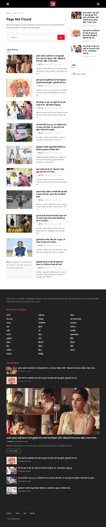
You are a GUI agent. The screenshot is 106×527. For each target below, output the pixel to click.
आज (7, 326)
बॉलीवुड (40, 353)
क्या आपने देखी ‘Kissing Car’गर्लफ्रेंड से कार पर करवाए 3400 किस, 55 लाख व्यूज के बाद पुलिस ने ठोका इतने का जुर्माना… (51, 127)
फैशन (40, 334)
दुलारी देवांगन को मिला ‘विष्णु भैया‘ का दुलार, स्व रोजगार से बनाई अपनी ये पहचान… (50, 240)
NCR (8, 315)
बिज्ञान (40, 346)
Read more (13, 451)
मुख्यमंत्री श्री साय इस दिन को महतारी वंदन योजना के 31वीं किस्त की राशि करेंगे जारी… (49, 263)
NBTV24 (40, 64)
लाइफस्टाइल (74, 334)
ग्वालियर (9, 350)
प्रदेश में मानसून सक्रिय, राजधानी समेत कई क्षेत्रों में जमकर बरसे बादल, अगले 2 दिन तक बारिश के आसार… (51, 194)
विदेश (72, 338)
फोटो (39, 338)
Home (8, 13)
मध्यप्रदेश (73, 322)
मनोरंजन (73, 326)
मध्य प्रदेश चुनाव (75, 319)
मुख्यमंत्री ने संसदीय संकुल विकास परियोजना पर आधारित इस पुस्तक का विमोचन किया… (51, 148)
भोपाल (72, 315)
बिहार (40, 350)
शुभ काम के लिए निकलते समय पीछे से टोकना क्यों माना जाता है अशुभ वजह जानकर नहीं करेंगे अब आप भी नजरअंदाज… (51, 218)
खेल (7, 346)
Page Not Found (18, 13)
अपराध (8, 322)
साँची (71, 346)
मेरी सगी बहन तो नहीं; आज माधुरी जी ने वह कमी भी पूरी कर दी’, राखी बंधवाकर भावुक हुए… (50, 103)
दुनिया (40, 326)
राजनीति (72, 330)
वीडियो (72, 342)
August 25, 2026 (52, 64)
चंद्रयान (9, 353)
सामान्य (72, 350)
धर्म (39, 330)
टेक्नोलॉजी (41, 322)
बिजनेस (40, 342)
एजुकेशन (9, 338)
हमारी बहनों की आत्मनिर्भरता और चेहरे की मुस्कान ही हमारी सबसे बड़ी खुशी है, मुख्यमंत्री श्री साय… (51, 81)
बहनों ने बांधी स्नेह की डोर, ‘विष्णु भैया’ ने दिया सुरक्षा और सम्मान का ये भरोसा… (50, 170)
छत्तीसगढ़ (41, 315)
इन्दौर (8, 330)
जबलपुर (40, 319)
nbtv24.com (16, 519)
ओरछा (8, 342)
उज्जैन (8, 334)
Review (9, 319)
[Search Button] (61, 37)
